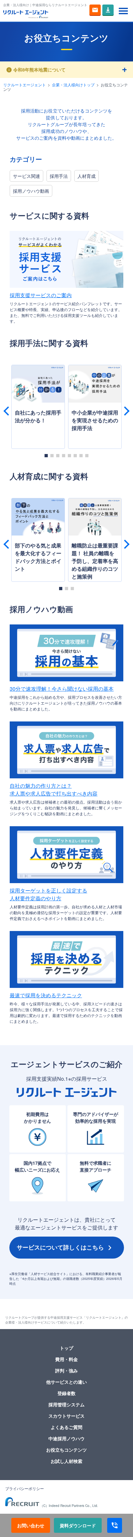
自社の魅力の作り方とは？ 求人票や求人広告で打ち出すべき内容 (53, 789)
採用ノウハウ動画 (31, 191)
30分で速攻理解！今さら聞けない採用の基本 (62, 688)
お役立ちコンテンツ (66, 1449)
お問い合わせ (30, 1525)
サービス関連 (26, 176)
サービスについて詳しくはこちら (60, 1247)
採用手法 (59, 176)
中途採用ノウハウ (66, 1438)
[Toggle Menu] (123, 11)
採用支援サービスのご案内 (41, 295)
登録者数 (66, 1393)
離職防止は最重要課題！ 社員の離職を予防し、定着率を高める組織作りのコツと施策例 (95, 561)
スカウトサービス (66, 1416)
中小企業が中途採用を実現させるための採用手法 (95, 420)
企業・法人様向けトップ (73, 84)
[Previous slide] (8, 411)
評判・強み (66, 1370)
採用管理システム (66, 1404)
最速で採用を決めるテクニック (46, 995)
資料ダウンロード (78, 1525)
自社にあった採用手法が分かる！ (38, 416)
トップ (66, 1348)
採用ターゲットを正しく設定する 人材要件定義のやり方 (48, 894)
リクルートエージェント (24, 84)
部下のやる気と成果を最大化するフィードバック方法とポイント (38, 557)
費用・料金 (66, 1359)
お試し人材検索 (66, 1461)
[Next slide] (124, 411)
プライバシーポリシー (24, 1488)
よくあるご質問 (66, 1427)
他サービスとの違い (66, 1382)
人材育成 (86, 176)
